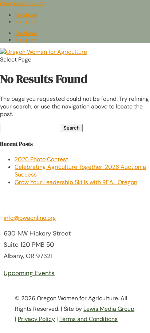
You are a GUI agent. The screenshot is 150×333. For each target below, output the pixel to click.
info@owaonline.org (30, 218)
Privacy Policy (36, 319)
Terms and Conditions (88, 319)
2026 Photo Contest (41, 159)
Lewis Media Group (108, 309)
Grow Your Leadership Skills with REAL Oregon (76, 182)
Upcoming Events (29, 273)
